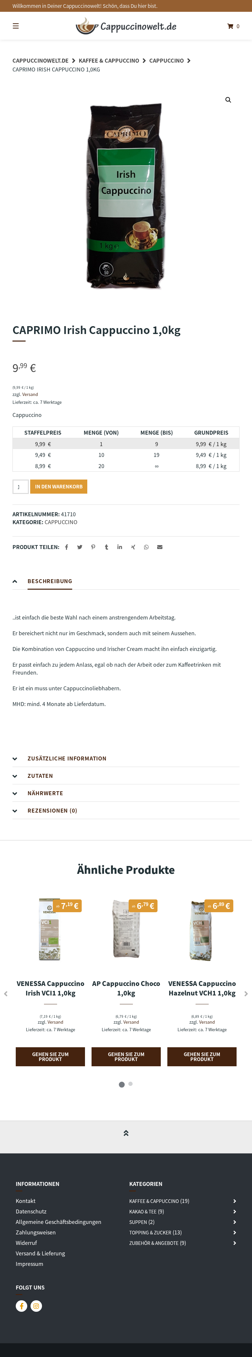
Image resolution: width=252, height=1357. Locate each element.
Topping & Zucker (150, 1232)
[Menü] (27, 26)
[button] (228, 100)
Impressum (29, 1264)
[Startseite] (126, 26)
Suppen (138, 1222)
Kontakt (25, 1201)
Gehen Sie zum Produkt (50, 1056)
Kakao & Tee (143, 1211)
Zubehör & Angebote (153, 1243)
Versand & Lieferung (40, 1253)
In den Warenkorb (59, 486)
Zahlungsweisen (36, 1232)
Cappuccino (166, 60)
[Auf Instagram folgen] (36, 1306)
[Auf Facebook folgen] (21, 1306)
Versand (30, 394)
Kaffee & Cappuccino (109, 60)
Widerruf (26, 1243)
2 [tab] (130, 1083)
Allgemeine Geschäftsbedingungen (58, 1222)
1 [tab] (121, 1083)
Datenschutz (31, 1211)
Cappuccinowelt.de (40, 60)
